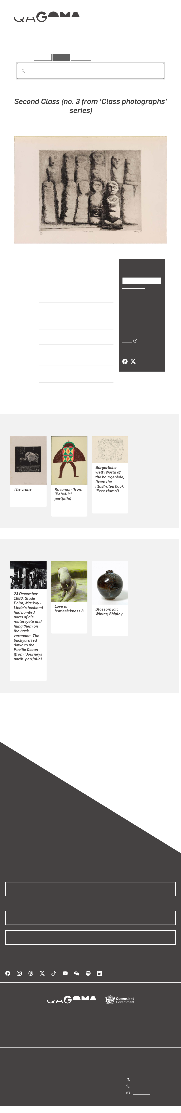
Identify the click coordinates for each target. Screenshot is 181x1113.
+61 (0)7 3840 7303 (148, 1077)
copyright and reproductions (101, 719)
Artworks (24, 47)
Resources (80, 57)
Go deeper (63, 47)
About (10, 1079)
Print (45, 334)
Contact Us (141, 1083)
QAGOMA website (19, 1063)
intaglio (47, 350)
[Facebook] (125, 356)
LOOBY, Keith (82, 125)
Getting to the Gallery (149, 1070)
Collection (43, 31)
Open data (13, 1058)
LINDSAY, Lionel (26, 492)
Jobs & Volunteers (53, 1103)
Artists (43, 47)
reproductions (27, 719)
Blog (8, 1074)
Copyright (100, 1103)
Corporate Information (132, 1103)
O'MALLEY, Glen (26, 666)
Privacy (80, 1103)
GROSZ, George (107, 498)
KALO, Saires (65, 501)
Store (9, 1069)
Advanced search (151, 56)
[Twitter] (133, 356)
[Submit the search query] (19, 71)
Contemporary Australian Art (65, 308)
